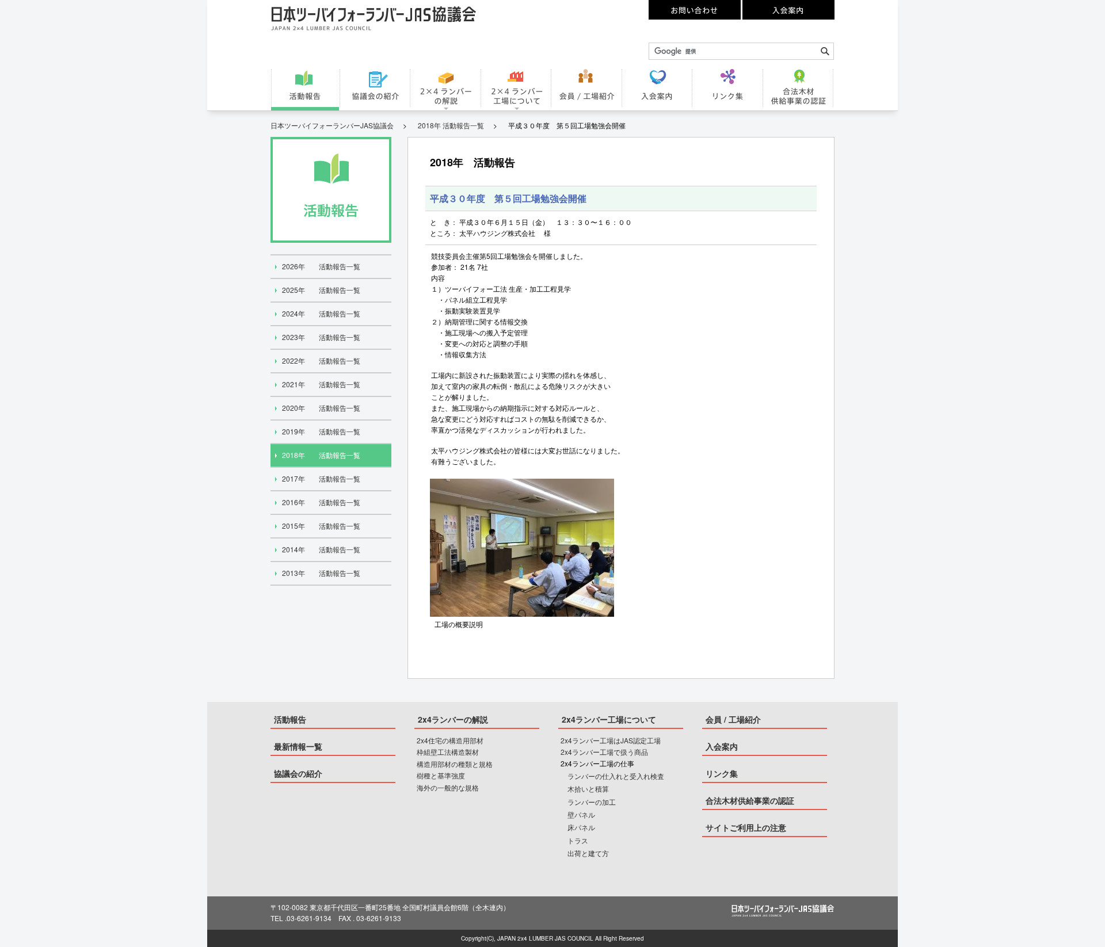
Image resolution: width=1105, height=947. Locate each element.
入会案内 (722, 746)
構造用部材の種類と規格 (455, 764)
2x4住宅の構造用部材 (450, 740)
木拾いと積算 (588, 788)
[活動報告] (305, 88)
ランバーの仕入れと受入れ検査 (615, 776)
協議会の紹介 (298, 773)
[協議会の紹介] (376, 88)
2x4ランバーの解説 (453, 719)
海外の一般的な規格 (448, 787)
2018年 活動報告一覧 (451, 125)
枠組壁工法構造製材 (448, 752)
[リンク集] (729, 88)
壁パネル (581, 814)
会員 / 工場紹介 (733, 719)
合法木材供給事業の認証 (750, 800)
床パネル (581, 827)
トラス (577, 840)
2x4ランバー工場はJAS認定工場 (611, 740)
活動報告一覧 (321, 266)
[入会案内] (658, 88)
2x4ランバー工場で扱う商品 (604, 752)
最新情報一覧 (298, 746)
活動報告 (290, 719)
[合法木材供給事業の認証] (799, 88)
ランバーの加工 (591, 802)
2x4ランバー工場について (609, 719)
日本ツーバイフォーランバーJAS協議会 (332, 125)
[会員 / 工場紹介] (588, 88)
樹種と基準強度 (441, 775)
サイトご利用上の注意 (746, 827)
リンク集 (722, 773)
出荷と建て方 (588, 853)
